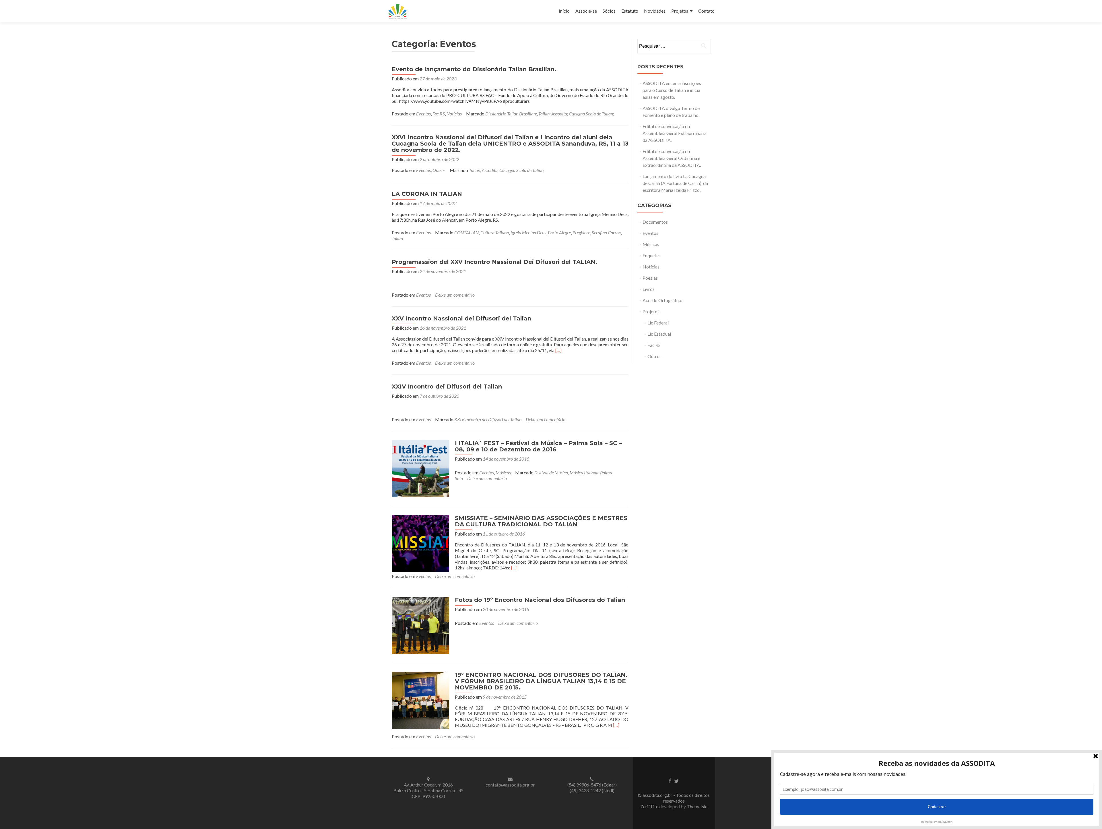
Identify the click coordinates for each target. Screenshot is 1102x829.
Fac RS (438, 113)
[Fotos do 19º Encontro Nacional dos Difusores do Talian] (420, 624)
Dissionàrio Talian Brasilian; (511, 113)
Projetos (679, 10)
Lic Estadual (659, 334)
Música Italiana (584, 472)
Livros (649, 289)
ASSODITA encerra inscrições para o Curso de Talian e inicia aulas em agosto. (672, 90)
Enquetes (652, 255)
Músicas (503, 472)
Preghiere (581, 232)
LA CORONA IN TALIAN (427, 193)
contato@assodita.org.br (510, 784)
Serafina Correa (606, 232)
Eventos (423, 113)
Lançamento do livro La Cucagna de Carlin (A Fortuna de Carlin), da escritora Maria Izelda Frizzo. (675, 183)
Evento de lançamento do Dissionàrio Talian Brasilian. (474, 69)
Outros (438, 170)
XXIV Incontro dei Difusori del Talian (447, 386)
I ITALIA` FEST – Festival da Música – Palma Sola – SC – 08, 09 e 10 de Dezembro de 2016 (538, 446)
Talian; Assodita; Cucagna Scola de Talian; (576, 113)
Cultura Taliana (494, 232)
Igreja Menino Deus (528, 232)
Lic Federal (658, 322)
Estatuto (629, 10)
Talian (397, 238)
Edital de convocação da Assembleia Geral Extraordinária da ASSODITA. (675, 133)
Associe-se (586, 10)
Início (564, 10)
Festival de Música (551, 472)
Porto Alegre (559, 232)
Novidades (655, 10)
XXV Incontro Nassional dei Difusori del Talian (461, 318)
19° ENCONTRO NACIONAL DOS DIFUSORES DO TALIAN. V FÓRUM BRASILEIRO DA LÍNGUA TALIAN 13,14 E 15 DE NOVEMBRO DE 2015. (541, 681)
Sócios (609, 10)
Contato (706, 10)
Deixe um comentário (455, 294)
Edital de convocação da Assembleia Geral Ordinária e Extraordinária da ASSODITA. (672, 158)
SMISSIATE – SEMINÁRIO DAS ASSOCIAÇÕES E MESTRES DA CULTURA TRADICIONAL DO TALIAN (541, 521)
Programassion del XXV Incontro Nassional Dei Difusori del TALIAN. (494, 261)
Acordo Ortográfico (662, 300)
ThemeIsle (697, 806)
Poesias (650, 278)
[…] (558, 350)
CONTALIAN (466, 232)
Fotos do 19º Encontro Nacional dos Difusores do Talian (540, 599)
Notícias (454, 113)
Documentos (655, 222)
